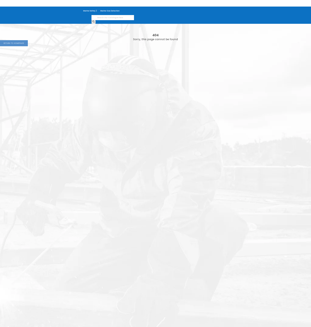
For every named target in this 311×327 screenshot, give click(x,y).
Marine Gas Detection (110, 11)
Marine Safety (90, 10)
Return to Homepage (14, 43)
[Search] (93, 22)
